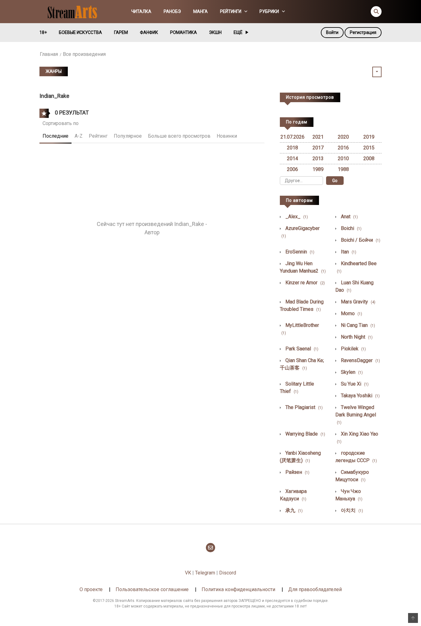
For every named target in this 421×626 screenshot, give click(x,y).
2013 (318, 158)
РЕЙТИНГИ (230, 11)
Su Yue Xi (354, 384)
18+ (43, 32)
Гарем (121, 32)
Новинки (227, 136)
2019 (368, 137)
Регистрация (363, 32)
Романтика (183, 32)
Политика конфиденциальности (238, 589)
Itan (348, 252)
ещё (238, 32)
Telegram (205, 573)
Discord (227, 573)
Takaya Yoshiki (360, 396)
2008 (368, 158)
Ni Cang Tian (357, 325)
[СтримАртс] (75, 11)
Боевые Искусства (80, 32)
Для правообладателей (315, 589)
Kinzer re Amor (304, 283)
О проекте (91, 589)
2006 (292, 169)
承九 (293, 510)
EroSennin (299, 252)
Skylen (351, 372)
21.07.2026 (292, 137)
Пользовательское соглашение (152, 589)
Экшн (215, 32)
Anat (349, 216)
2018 (292, 148)
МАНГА (200, 11)
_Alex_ (296, 216)
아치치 (351, 510)
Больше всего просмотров (179, 136)
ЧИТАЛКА (141, 11)
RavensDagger (360, 360)
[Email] (210, 547)
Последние (55, 136)
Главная (49, 54)
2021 (318, 137)
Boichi (351, 228)
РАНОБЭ (172, 11)
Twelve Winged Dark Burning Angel (355, 414)
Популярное (128, 136)
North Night (356, 337)
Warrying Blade (304, 434)
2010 (343, 158)
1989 (318, 169)
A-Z (79, 136)
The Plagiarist (303, 407)
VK (188, 573)
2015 (368, 148)
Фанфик (149, 32)
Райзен (296, 472)
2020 (343, 137)
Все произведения (84, 54)
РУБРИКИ (269, 11)
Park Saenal (301, 349)
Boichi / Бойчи (360, 240)
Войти (332, 32)
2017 (318, 148)
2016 (343, 148)
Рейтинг (98, 136)
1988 (343, 169)
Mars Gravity (357, 302)
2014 (292, 158)
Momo (351, 313)
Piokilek (353, 349)
